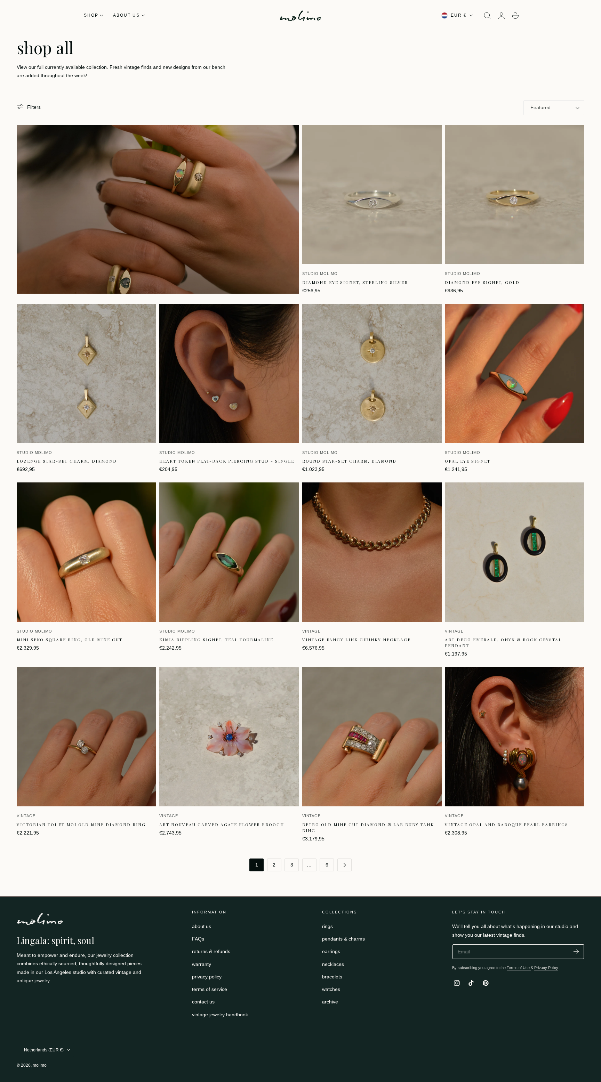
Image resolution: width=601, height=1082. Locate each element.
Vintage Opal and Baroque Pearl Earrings (506, 824)
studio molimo (320, 273)
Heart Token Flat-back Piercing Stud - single (226, 461)
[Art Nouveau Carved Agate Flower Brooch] (229, 736)
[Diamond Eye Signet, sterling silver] (372, 194)
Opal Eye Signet (467, 461)
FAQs (198, 939)
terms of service (209, 989)
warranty (201, 964)
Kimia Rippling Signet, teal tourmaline (216, 639)
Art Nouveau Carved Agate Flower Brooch (221, 824)
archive (330, 1002)
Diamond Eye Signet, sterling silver (355, 282)
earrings (331, 951)
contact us (203, 1002)
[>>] (344, 865)
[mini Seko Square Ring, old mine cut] (86, 552)
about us (201, 926)
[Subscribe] (576, 951)
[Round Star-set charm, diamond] (372, 373)
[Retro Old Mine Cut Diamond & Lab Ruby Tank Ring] (372, 736)
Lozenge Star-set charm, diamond (67, 461)
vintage (311, 631)
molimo (40, 1065)
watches (331, 989)
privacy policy (207, 976)
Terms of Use (519, 968)
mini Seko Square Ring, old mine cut (69, 639)
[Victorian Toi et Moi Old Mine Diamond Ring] (86, 736)
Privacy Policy (546, 968)
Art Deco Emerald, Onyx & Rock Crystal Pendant (503, 642)
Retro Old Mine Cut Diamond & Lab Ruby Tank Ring (368, 827)
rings (327, 926)
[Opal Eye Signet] (514, 373)
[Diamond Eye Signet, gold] (514, 194)
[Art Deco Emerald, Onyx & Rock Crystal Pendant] (514, 552)
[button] (487, 15)
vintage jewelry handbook (220, 1014)
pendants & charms (343, 939)
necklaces (333, 964)
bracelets (332, 976)
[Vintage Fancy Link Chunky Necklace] (372, 552)
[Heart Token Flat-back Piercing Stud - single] (229, 373)
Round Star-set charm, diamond (349, 461)
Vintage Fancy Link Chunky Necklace (356, 639)
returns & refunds (211, 951)
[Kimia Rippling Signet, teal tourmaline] (229, 552)
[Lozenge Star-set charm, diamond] (86, 373)
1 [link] (256, 865)
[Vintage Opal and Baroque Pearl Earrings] (514, 736)
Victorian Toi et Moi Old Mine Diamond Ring (81, 824)
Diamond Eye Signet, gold (482, 282)
